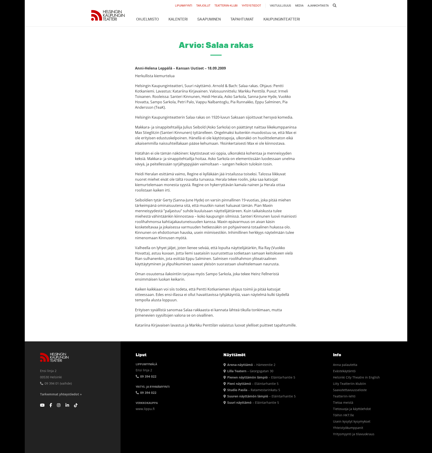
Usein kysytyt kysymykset (351, 421)
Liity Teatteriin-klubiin (349, 383)
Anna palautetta (345, 365)
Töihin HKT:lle (343, 415)
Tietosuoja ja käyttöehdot (352, 409)
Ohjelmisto (147, 20)
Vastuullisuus (280, 6)
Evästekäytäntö (344, 371)
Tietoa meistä (343, 402)
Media (299, 6)
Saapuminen (209, 20)
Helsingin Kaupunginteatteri (108, 15)
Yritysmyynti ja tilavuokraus (353, 434)
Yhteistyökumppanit (348, 428)
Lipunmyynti (183, 6)
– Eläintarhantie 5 (261, 377)
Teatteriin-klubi (226, 6)
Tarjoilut (203, 6)
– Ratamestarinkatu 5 (253, 390)
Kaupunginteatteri (281, 20)
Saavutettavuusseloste (350, 390)
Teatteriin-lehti (344, 396)
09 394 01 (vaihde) (58, 383)
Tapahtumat (242, 20)
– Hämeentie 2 (251, 365)
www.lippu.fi (145, 409)
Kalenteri (178, 20)
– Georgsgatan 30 (250, 371)
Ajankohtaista (318, 6)
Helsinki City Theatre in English (356, 377)
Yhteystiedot (251, 6)
